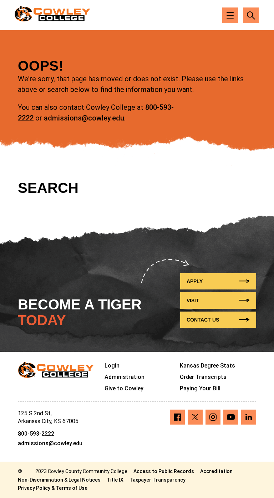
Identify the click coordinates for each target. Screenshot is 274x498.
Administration (124, 377)
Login (112, 365)
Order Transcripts (203, 377)
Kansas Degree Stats (207, 365)
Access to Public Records (163, 471)
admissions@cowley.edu (84, 118)
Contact (203, 320)
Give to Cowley (124, 388)
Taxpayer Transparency (158, 480)
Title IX (115, 480)
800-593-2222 (36, 433)
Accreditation (216, 471)
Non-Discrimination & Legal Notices (59, 480)
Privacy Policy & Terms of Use (52, 488)
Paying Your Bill (200, 388)
